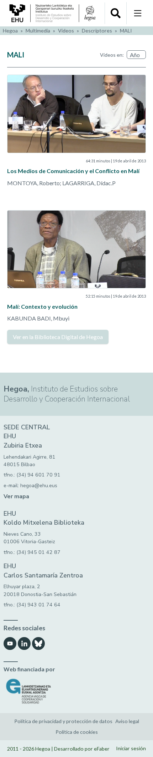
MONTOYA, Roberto (33, 183)
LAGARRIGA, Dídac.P (89, 183)
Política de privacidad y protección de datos (63, 721)
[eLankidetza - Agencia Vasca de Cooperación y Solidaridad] (76, 691)
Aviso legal (127, 721)
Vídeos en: (112, 55)
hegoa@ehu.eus (38, 485)
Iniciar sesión (131, 748)
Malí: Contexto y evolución (42, 306)
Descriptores (97, 30)
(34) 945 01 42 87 (38, 552)
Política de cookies (77, 732)
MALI (126, 30)
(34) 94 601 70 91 (38, 474)
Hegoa (10, 30)
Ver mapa (16, 496)
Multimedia (38, 30)
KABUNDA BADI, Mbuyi (38, 318)
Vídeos (66, 30)
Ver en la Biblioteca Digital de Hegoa (58, 336)
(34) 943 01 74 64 (38, 604)
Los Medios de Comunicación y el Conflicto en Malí (73, 170)
